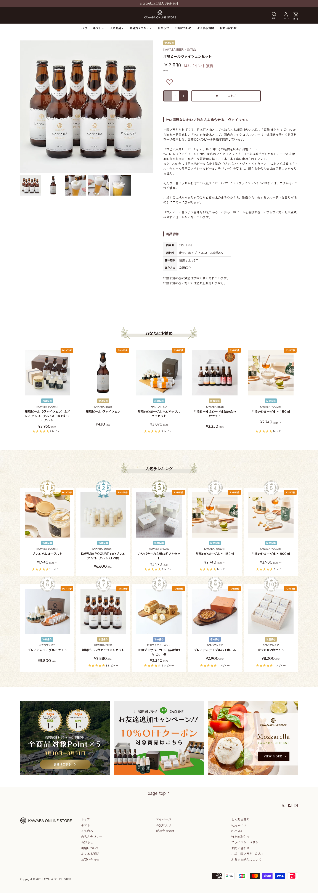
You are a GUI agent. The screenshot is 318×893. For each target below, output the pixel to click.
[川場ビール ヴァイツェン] (103, 372)
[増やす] (183, 96)
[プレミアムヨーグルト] (47, 514)
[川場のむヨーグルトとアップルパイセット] (158, 372)
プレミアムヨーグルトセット (47, 647)
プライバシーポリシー (246, 842)
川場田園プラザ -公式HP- (248, 853)
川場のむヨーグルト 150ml (271, 409)
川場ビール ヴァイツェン (103, 409)
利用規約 (237, 831)
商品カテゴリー (91, 836)
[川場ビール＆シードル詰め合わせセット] (215, 372)
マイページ (163, 819)
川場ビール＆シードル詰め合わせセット (215, 411)
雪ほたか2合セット (271, 647)
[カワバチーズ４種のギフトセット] (158, 514)
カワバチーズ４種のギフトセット (159, 553)
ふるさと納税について (246, 859)
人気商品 (87, 831)
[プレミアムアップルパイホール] (215, 611)
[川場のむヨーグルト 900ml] (270, 514)
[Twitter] (283, 805)
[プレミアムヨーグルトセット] (47, 611)
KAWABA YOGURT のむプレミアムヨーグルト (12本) (103, 553)
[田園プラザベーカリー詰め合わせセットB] (158, 611)
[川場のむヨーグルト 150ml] (270, 372)
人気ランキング (159, 468)
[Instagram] (296, 805)
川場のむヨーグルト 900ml (271, 551)
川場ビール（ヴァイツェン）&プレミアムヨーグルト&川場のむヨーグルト (47, 413)
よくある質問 (90, 853)
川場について (90, 848)
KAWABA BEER (173, 49)
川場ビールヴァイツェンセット (103, 647)
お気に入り (163, 825)
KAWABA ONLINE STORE (57, 879)
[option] (30, 185)
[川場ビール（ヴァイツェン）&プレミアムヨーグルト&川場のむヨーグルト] (47, 372)
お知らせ (87, 842)
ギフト (85, 825)
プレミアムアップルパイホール (215, 647)
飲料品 (191, 49)
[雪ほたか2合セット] (270, 611)
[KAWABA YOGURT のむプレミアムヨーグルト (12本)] (103, 514)
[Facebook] (289, 805)
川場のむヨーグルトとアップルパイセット (159, 411)
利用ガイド (238, 825)
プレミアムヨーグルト (47, 551)
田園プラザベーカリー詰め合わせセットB (159, 649)
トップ (85, 819)
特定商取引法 (240, 836)
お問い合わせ (90, 859)
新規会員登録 (165, 831)
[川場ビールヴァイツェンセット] (103, 611)
